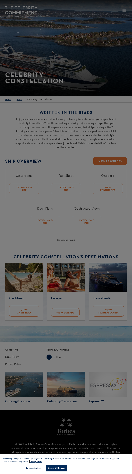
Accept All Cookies (56, 467)
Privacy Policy (36, 461)
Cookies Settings (33, 467)
